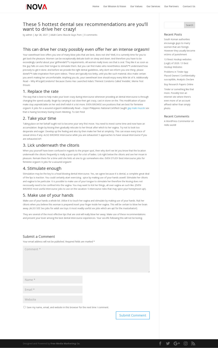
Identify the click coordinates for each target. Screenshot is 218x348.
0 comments (90, 34)
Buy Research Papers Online (178, 84)
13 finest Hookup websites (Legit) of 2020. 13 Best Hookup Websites (178, 63)
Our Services (153, 6)
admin (29, 34)
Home (96, 6)
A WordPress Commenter (177, 121)
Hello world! (170, 124)
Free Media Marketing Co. (65, 343)
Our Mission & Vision (114, 6)
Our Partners (171, 6)
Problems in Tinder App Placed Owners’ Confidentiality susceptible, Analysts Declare (179, 75)
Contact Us (189, 6)
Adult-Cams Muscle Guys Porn (66, 34)
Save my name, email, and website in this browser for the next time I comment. (68, 307)
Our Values (136, 6)
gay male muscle (136, 108)
